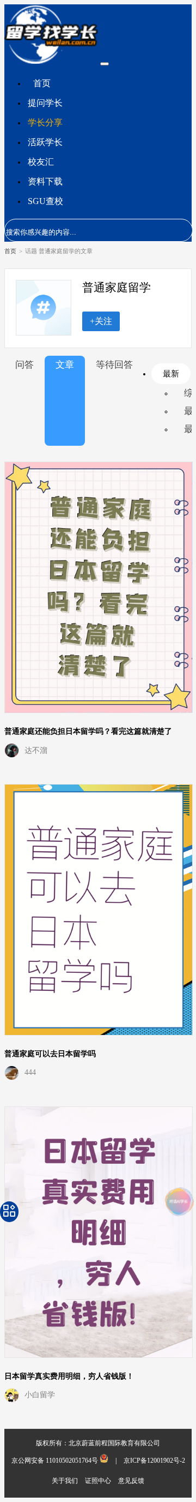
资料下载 (45, 181)
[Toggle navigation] (104, 63)
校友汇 (41, 161)
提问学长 (45, 102)
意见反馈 (131, 1481)
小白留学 (39, 1395)
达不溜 (35, 750)
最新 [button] (171, 373)
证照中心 (99, 1481)
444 (30, 1072)
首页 (42, 83)
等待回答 (114, 365)
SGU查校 (45, 201)
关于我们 (65, 1481)
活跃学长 (45, 142)
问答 (24, 365)
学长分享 (45, 122)
